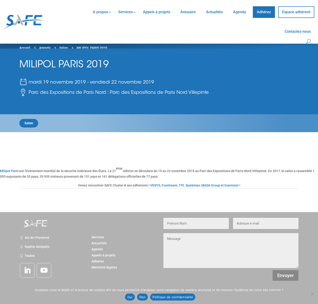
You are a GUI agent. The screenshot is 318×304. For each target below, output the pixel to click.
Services (125, 12)
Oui (129, 297)
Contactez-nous (298, 31)
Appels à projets (156, 12)
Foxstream (169, 185)
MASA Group (210, 185)
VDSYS (155, 185)
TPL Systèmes (189, 185)
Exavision (231, 185)
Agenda (239, 12)
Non (142, 297)
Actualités (214, 12)
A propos (100, 12)
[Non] (312, 294)
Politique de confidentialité (172, 297)
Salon (63, 48)
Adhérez (264, 12)
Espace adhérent (296, 12)
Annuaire (188, 12)
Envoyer (285, 275)
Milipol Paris (9, 171)
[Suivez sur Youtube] (44, 270)
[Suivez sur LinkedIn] (27, 270)
